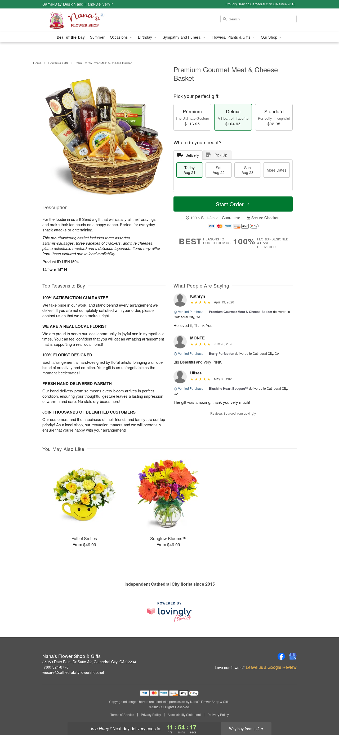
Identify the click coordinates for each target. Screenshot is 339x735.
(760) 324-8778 (55, 667)
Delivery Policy (218, 714)
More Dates (276, 170)
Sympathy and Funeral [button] (183, 37)
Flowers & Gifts (58, 63)
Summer (97, 37)
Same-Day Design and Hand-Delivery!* (77, 4)
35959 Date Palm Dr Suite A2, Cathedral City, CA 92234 (89, 661)
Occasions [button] (119, 37)
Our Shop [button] (269, 37)
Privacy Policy (151, 714)
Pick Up (221, 155)
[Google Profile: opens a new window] (293, 656)
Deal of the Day (71, 37)
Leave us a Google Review (271, 667)
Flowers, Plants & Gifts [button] (231, 37)
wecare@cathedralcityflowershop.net (73, 672)
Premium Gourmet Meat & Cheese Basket (240, 311)
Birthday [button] (145, 37)
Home (37, 63)
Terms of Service (122, 714)
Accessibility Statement (184, 714)
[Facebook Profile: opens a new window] (281, 656)
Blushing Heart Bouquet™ (228, 388)
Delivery (192, 155)
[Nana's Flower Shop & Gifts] (80, 20)
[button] (325, 712)
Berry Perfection (221, 353)
